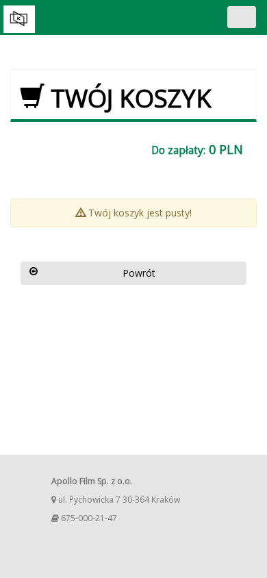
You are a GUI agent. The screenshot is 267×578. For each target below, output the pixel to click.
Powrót (139, 272)
